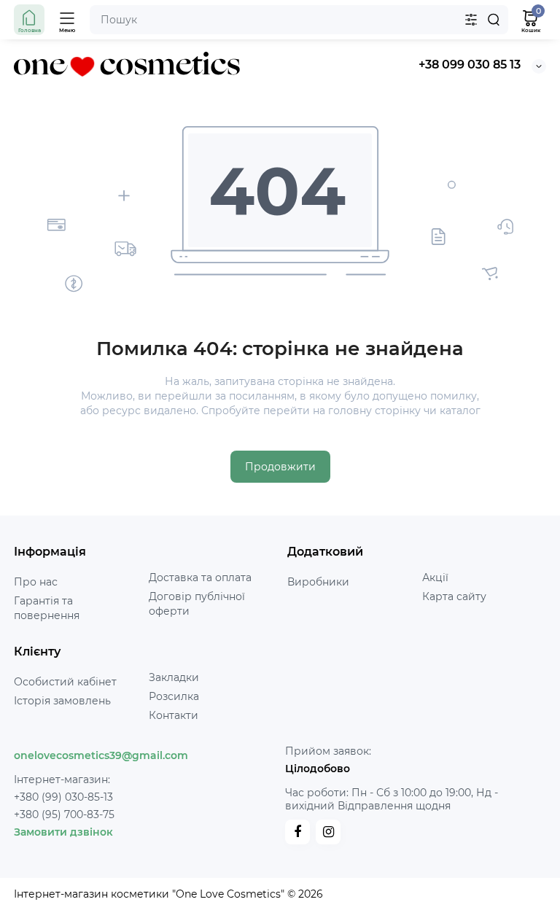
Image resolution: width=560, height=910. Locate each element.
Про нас (36, 581)
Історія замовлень (62, 700)
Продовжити (280, 466)
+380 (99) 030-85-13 (63, 797)
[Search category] (471, 19)
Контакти (173, 715)
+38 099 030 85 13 (470, 64)
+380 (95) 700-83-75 (64, 814)
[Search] (493, 19)
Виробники (318, 581)
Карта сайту (454, 596)
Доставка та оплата (200, 577)
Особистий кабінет (65, 681)
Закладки (174, 677)
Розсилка (174, 696)
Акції (435, 577)
